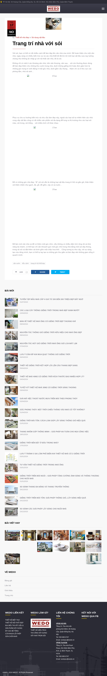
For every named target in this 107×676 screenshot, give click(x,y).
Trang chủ (9, 595)
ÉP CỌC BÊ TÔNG (12, 631)
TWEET (59, 272)
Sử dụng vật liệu (38, 37)
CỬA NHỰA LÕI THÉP (13, 634)
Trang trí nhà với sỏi (37, 43)
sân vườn (16, 263)
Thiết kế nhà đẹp (22, 37)
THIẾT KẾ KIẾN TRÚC (38, 630)
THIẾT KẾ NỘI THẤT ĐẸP (14, 623)
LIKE (23, 272)
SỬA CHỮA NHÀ (11, 636)
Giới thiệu (9, 590)
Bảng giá (8, 580)
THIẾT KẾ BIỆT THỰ (12, 620)
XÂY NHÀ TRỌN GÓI (38, 636)
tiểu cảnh (25, 263)
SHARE (39, 272)
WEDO (15, 672)
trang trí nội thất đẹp (38, 263)
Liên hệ (8, 585)
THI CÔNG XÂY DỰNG (39, 633)
